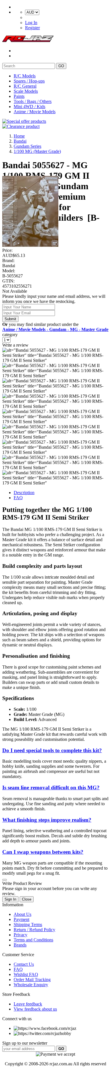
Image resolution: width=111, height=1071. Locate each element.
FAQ (18, 497)
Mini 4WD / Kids (29, 106)
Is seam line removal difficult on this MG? (51, 787)
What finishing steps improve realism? (46, 820)
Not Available (14, 291)
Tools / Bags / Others (33, 101)
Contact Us (24, 964)
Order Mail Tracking (32, 979)
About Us (22, 914)
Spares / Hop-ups (29, 81)
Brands (20, 945)
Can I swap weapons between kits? (42, 852)
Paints (19, 96)
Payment (21, 919)
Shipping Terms (28, 924)
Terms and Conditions (33, 939)
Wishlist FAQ (26, 974)
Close (26, 899)
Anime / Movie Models (35, 111)
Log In (31, 22)
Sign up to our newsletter (24, 1043)
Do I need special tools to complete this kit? (52, 750)
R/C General (25, 86)
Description (24, 492)
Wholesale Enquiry (31, 984)
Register (32, 27)
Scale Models (26, 91)
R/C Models (25, 75)
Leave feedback (28, 1004)
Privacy (20, 934)
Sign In (10, 899)
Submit (10, 319)
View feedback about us (35, 1009)
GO (61, 66)
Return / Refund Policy (34, 929)
